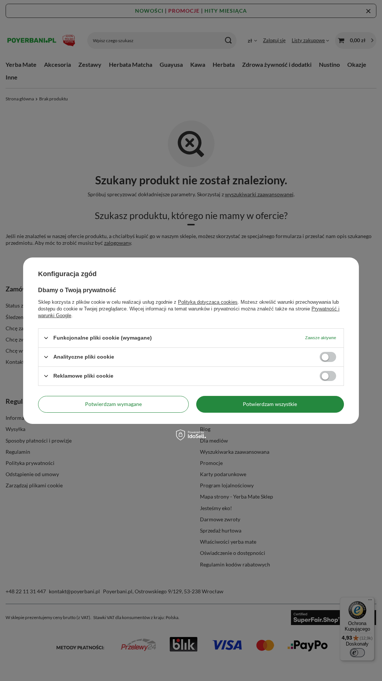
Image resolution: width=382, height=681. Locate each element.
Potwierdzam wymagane (113, 404)
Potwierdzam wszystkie (270, 404)
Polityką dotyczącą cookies (208, 301)
